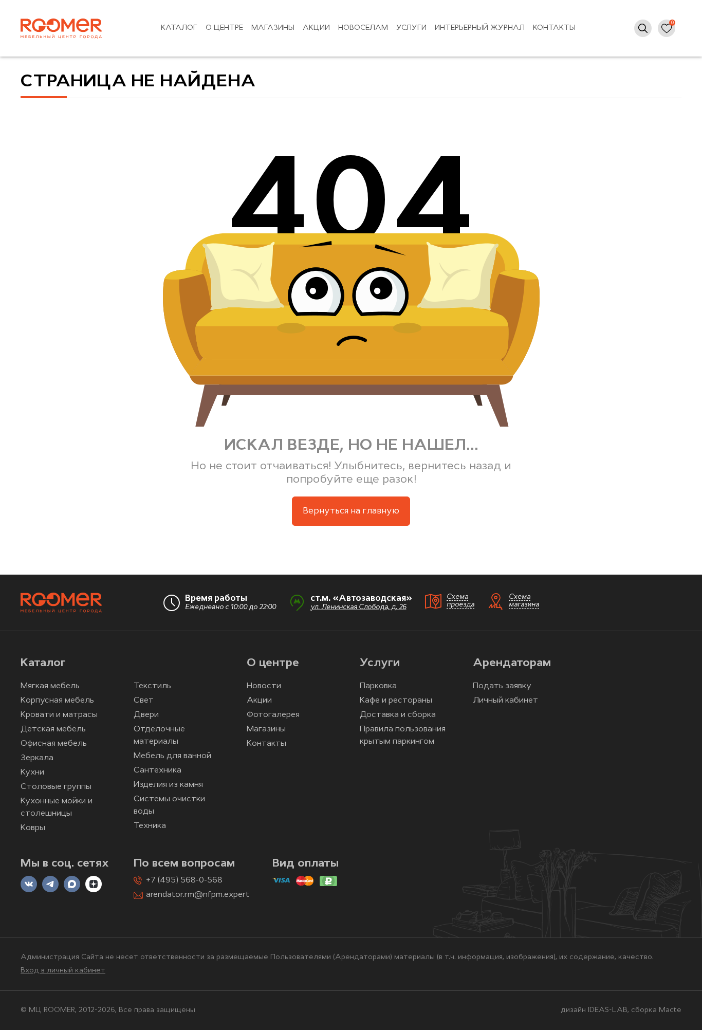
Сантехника (157, 770)
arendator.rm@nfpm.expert (197, 895)
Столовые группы (56, 787)
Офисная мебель (54, 744)
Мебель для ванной (172, 756)
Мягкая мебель (50, 686)
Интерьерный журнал (480, 28)
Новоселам (363, 28)
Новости (264, 686)
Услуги (411, 28)
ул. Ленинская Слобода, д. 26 (358, 607)
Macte (670, 1010)
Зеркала (37, 758)
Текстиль (152, 686)
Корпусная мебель (57, 700)
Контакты (554, 28)
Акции (316, 28)
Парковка (378, 686)
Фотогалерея (273, 715)
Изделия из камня (168, 785)
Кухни (32, 772)
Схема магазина (524, 601)
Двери (146, 715)
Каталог (179, 28)
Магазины (272, 28)
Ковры (33, 828)
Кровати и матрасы (59, 715)
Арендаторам (512, 663)
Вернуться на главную (351, 511)
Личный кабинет (505, 700)
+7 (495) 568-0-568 (184, 880)
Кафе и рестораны (396, 700)
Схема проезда (460, 601)
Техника (150, 826)
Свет (144, 700)
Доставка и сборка (398, 715)
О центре (224, 28)
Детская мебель (53, 729)
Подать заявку (502, 686)
